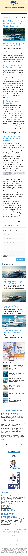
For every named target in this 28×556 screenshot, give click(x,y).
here (23, 554)
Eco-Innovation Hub (7, 515)
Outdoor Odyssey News (8, 513)
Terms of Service (14, 540)
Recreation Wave (6, 512)
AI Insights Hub (5, 505)
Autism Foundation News (9, 517)
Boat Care (9, 222)
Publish (21, 259)
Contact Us (14, 535)
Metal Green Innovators (8, 516)
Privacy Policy (14, 545)
